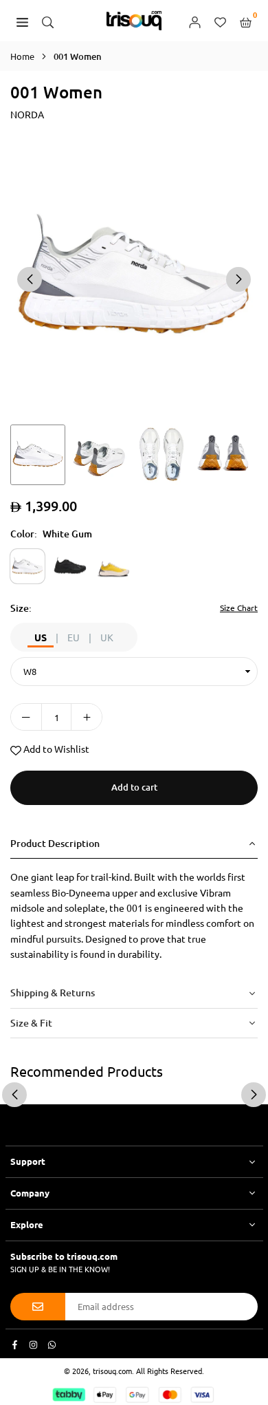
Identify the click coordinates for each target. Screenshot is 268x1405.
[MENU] (22, 20)
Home (22, 56)
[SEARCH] (47, 20)
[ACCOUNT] (195, 20)
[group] (134, 278)
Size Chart (239, 607)
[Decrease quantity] (26, 717)
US (40, 637)
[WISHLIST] (220, 20)
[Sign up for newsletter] (37, 1306)
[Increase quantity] (86, 717)
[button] (238, 279)
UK (106, 637)
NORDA (27, 114)
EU (73, 637)
